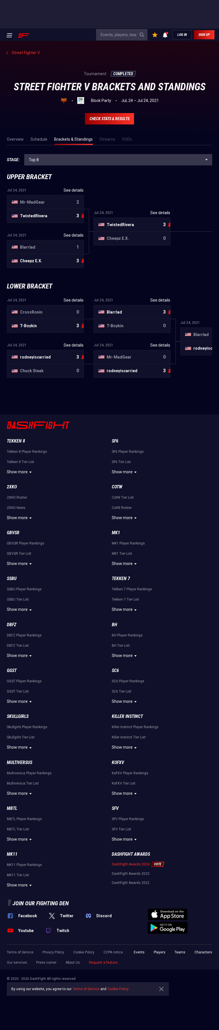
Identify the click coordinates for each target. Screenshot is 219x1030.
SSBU (12, 578)
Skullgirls (18, 716)
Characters (203, 952)
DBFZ (11, 624)
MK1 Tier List (122, 554)
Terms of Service (20, 952)
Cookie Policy (83, 952)
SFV (115, 808)
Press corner (46, 963)
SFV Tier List (121, 829)
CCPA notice (113, 952)
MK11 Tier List (18, 875)
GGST (12, 670)
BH (114, 624)
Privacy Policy (53, 952)
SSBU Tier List (18, 599)
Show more (17, 472)
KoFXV (118, 762)
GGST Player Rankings (24, 681)
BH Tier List (121, 646)
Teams (180, 952)
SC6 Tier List (121, 691)
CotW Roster (122, 508)
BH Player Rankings (127, 635)
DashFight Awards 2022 (130, 883)
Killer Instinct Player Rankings (135, 727)
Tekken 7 (121, 578)
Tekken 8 (16, 441)
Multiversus (19, 762)
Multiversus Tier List (23, 783)
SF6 (115, 441)
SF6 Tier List (121, 462)
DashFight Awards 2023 (130, 874)
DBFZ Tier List (18, 646)
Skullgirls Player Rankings (27, 727)
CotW (117, 487)
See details (74, 190)
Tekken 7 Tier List (125, 599)
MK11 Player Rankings (24, 865)
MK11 (12, 854)
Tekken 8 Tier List (20, 462)
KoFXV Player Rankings (130, 773)
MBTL (12, 808)
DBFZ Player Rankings (24, 635)
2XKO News (16, 508)
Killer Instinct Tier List (129, 737)
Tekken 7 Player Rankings (132, 589)
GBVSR (13, 532)
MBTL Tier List (18, 829)
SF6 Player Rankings (128, 452)
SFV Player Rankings (128, 819)
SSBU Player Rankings (24, 589)
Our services (17, 963)
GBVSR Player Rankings (25, 543)
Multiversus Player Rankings (29, 773)
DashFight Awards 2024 (130, 864)
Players (159, 952)
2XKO (12, 487)
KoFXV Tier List (123, 783)
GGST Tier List (18, 691)
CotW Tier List (123, 497)
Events (139, 952)
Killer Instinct (127, 716)
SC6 (115, 670)
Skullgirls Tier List (21, 737)
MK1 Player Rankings (128, 543)
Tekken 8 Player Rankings (27, 452)
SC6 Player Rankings (128, 681)
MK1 (116, 532)
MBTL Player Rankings (24, 819)
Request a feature (103, 963)
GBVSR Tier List (19, 554)
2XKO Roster (17, 497)
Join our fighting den (41, 903)
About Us (73, 963)
